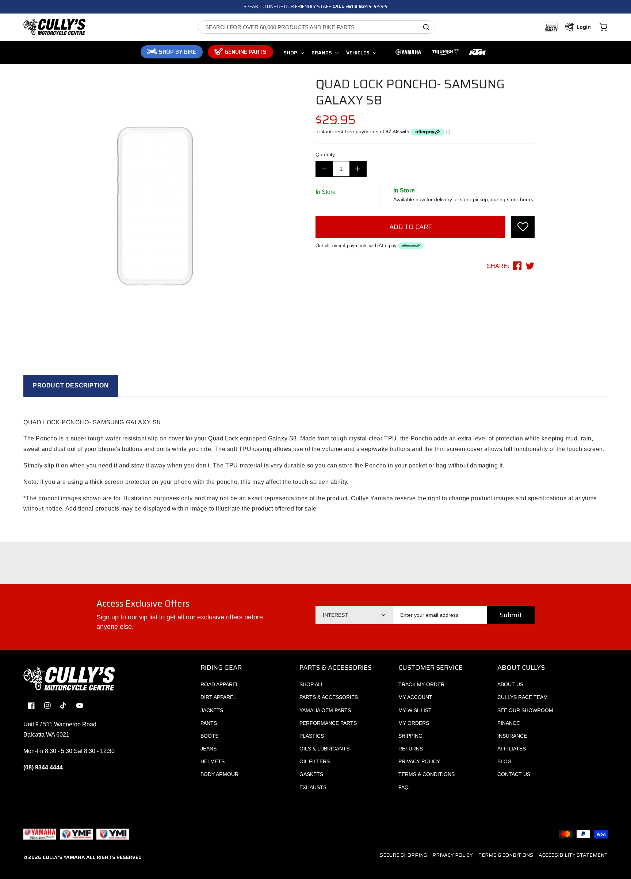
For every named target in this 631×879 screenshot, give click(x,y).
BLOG (504, 761)
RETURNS (410, 749)
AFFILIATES (511, 749)
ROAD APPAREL (219, 684)
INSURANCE (512, 736)
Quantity (325, 154)
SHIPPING (410, 736)
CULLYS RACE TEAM (522, 697)
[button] (603, 27)
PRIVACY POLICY (419, 761)
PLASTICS (311, 736)
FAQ (403, 787)
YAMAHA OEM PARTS (325, 710)
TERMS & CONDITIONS (426, 774)
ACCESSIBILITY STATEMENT (573, 855)
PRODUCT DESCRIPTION (70, 385)
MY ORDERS (413, 723)
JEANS (208, 749)
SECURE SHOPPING (403, 855)
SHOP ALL (311, 684)
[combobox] (316, 27)
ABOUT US (510, 684)
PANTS (208, 723)
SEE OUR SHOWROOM (525, 710)
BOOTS (209, 736)
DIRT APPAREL (218, 697)
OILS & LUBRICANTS (324, 749)
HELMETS (212, 761)
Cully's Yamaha (64, 857)
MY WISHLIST (415, 710)
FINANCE (508, 723)
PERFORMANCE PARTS (328, 723)
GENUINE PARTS (246, 51)
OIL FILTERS (314, 761)
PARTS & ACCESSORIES (328, 697)
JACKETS (211, 710)
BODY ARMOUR (219, 774)
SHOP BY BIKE (177, 51)
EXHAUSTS (312, 787)
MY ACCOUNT (415, 697)
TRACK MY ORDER (421, 684)
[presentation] (523, 227)
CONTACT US (513, 774)
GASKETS (311, 774)
